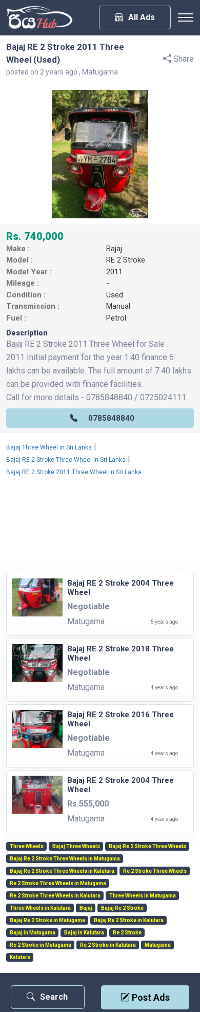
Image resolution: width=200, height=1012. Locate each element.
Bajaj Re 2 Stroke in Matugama (47, 920)
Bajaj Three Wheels (76, 846)
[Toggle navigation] (185, 17)
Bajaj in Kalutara (84, 932)
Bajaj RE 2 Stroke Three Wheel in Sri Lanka (66, 459)
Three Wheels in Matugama (142, 895)
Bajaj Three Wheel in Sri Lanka (49, 447)
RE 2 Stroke (125, 260)
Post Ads (150, 997)
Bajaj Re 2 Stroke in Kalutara (129, 920)
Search (54, 997)
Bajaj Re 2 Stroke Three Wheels (147, 846)
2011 (114, 271)
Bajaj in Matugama (32, 932)
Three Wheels (27, 846)
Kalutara (20, 957)
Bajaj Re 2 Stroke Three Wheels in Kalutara (62, 871)
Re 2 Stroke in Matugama (40, 945)
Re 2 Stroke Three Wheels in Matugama (58, 883)
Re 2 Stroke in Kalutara (108, 945)
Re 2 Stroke (127, 932)
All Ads (141, 17)
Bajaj (114, 248)
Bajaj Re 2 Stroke (122, 908)
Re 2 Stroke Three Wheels (155, 871)
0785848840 (111, 418)
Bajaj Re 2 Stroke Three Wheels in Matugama (65, 858)
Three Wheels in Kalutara (40, 908)
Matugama (158, 945)
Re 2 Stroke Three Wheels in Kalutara (55, 895)
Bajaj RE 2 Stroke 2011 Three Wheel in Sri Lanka (74, 472)
